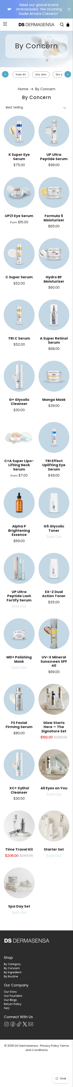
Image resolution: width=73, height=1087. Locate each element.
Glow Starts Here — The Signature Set (53, 727)
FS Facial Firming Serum (19, 724)
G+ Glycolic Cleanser (19, 401)
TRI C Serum (19, 338)
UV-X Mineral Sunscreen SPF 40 (53, 661)
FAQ (6, 1008)
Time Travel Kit (19, 849)
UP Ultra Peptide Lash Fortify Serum (19, 596)
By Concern (45, 89)
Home (23, 89)
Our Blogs (10, 1000)
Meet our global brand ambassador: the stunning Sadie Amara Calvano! (39, 9)
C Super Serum (19, 277)
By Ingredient (13, 972)
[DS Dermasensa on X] (25, 1025)
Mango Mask (54, 399)
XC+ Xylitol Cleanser (19, 790)
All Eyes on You (53, 788)
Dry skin (61, 74)
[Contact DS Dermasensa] (30, 1026)
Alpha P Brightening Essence (19, 530)
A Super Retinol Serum (54, 340)
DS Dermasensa (26, 1046)
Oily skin (41, 74)
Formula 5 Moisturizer (54, 218)
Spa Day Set (19, 906)
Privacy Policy (49, 1046)
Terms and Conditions (47, 1048)
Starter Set (54, 849)
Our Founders (13, 996)
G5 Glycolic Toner (54, 528)
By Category (12, 964)
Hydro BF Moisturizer (54, 279)
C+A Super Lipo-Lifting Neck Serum (19, 465)
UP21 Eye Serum (19, 215)
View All (21, 74)
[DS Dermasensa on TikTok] (19, 1026)
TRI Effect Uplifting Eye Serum (53, 465)
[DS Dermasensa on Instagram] (6, 1026)
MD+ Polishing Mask (19, 659)
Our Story (10, 992)
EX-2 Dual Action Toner (54, 593)
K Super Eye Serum (19, 156)
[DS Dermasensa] (36, 25)
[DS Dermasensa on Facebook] (12, 1026)
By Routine (11, 976)
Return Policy (12, 1004)
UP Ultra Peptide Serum (54, 156)
